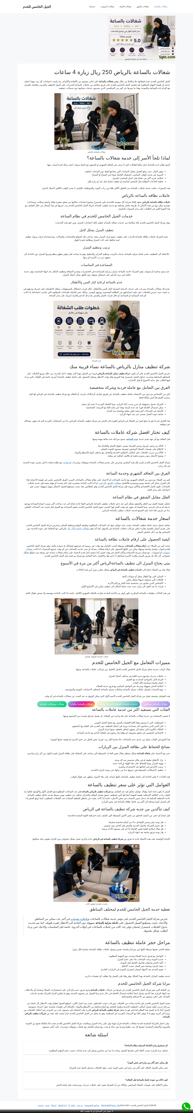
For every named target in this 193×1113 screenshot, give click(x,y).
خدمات (41, 1105)
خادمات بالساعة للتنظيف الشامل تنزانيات (118, 704)
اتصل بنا (71, 1105)
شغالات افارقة (125, 6)
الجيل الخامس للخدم (37, 7)
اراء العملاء (62, 1105)
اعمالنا (53, 1105)
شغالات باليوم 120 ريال (78, 528)
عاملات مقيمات (79, 918)
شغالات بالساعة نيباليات (81, 704)
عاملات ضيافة (111, 271)
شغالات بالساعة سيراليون (155, 704)
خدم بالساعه (132, 439)
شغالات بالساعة (160, 6)
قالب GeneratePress (110, 1105)
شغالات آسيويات (107, 6)
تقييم (47, 1105)
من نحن (80, 1105)
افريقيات (67, 462)
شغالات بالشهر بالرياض (110, 483)
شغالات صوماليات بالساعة (52, 704)
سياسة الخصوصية (91, 1105)
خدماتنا (92, 6)
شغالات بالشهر (143, 6)
